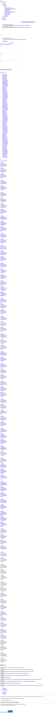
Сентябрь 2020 (5, 143)
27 (0, 171)
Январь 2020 (5, 151)
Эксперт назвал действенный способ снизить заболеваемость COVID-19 (16, 25)
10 (0, 163)
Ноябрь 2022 (5, 117)
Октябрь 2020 (5, 142)
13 (0, 169)
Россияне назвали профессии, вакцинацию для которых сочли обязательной (17, 27)
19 (2, 164)
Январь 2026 (5, 81)
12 (2, 163)
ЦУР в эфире (7, 13)
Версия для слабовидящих (5, 44)
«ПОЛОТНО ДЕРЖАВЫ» (5, 677)
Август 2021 (5, 132)
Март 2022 (5, 125)
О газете (4, 18)
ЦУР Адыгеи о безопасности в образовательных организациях (14, 39)
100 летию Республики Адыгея (10, 8)
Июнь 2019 (5, 156)
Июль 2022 (5, 121)
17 (0, 164)
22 (2, 170)
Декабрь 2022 (5, 116)
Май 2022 (4, 123)
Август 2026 (5, 74)
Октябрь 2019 (5, 154)
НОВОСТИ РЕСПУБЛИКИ (10, 11)
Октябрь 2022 (5, 118)
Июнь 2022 (5, 122)
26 (2, 165)
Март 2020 (5, 149)
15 (2, 169)
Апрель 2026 (5, 78)
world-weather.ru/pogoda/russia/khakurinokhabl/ (28, 21)
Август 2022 (5, 120)
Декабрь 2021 (5, 128)
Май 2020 (4, 147)
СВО (6, 5)
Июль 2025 (5, 87)
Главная (4, 3)
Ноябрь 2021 (5, 129)
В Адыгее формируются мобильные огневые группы (10, 683)
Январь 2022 (5, 127)
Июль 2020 (5, 145)
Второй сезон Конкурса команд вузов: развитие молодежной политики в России (15, 675)
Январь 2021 (5, 139)
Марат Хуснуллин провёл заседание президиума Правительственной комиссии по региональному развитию (20, 679)
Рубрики (4, 4)
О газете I (4, 691)
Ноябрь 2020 (5, 141)
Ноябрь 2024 (5, 95)
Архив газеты (5, 16)
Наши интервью (8, 12)
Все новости (7, 10)
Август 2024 (5, 98)
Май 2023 (4, 112)
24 (0, 165)
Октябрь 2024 (5, 96)
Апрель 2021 (5, 136)
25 (1, 165)
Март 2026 (5, 79)
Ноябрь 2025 (5, 83)
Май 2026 (4, 77)
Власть (6, 15)
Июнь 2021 (5, 134)
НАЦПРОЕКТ (7, 9)
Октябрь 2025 (5, 84)
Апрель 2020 (5, 148)
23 (3, 170)
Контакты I (5, 692)
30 (3, 171)
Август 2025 (5, 86)
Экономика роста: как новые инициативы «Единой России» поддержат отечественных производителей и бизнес (21, 685)
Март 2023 (5, 114)
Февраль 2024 (5, 104)
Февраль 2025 (5, 92)
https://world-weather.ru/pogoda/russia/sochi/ (28, 22)
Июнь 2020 (5, 146)
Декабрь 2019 (5, 152)
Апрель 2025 (5, 90)
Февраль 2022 (5, 126)
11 (1, 163)
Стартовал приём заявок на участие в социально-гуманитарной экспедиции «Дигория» (16, 669)
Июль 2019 (5, 155)
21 (4, 164)
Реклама (4, 19)
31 (4, 171)
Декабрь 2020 (5, 140)
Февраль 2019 (5, 157)
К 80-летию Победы (8, 7)
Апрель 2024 (5, 102)
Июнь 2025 (5, 88)
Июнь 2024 (5, 100)
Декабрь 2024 (5, 94)
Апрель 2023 (5, 113)
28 (1, 171)
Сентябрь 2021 (5, 131)
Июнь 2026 (5, 76)
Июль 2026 (5, 75)
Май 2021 (4, 135)
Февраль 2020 (5, 150)
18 (1, 164)
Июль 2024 (5, 99)
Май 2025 (4, 89)
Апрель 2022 (5, 124)
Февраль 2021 (5, 138)
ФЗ (5, 6)
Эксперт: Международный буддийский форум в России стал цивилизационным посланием (17, 681)
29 (2, 171)
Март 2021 (5, 137)
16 (3, 169)
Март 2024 (5, 103)
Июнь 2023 (5, 111)
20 (3, 164)
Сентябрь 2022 (5, 119)
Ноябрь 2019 (5, 153)
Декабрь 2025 (5, 82)
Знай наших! (7, 14)
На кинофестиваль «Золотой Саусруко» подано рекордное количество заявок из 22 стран (17, 671)
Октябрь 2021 (3, 72)
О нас (4, 17)
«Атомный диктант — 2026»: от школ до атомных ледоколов (11, 667)
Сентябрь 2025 (5, 85)
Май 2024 (4, 101)
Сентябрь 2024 (5, 97)
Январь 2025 (5, 93)
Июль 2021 (5, 133)
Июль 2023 (5, 110)
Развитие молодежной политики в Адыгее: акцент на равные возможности (14, 673)
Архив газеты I (5, 689)
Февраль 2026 (5, 80)
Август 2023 (5, 109)
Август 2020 (5, 144)
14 (4, 163)
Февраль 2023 (5, 115)
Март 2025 (5, 91)
